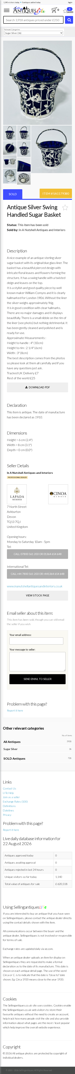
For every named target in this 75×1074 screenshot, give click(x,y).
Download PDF (39, 387)
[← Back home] (29, 10)
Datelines (8, 810)
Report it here (15, 710)
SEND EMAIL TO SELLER (38, 679)
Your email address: (20, 634)
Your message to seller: (22, 649)
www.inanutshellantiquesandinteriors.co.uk (34, 586)
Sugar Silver (10, 749)
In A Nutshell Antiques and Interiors (30, 472)
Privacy (7, 814)
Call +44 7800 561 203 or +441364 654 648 (37, 573)
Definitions (9, 806)
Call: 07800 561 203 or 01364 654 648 (38, 554)
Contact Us (9, 788)
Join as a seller (11, 797)
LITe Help (8, 792)
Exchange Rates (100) (15, 801)
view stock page (37, 595)
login (70, 2)
